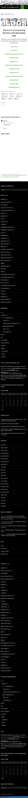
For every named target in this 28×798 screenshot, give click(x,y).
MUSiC (2, 268)
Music (21, 375)
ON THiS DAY (4, 340)
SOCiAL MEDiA (4, 288)
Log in (2, 545)
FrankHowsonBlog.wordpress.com (14, 54)
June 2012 (3, 500)
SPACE (2, 291)
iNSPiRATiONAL (5, 243)
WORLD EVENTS (5, 299)
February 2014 (4, 447)
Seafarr (5, 121)
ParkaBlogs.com (14, 72)
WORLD (4, 356)
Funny (2, 370)
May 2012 (3, 503)
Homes (10, 373)
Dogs (13, 368)
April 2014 (3, 445)
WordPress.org (4, 554)
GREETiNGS (4, 238)
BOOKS (3, 213)
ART (2, 337)
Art (6, 366)
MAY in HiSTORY (5, 260)
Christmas (3, 368)
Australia (9, 366)
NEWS (2, 271)
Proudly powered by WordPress (7, 794)
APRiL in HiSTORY (5, 202)
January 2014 (4, 450)
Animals (3, 366)
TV (7, 378)
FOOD (2, 232)
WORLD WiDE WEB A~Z (8, 326)
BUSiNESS (3, 216)
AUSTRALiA (5, 351)
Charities (23, 366)
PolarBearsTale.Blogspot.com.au (14, 76)
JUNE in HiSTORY (5, 255)
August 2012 (4, 495)
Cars (20, 366)
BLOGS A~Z (6, 329)
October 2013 (4, 458)
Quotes (10, 376)
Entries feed (4, 548)
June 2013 (3, 467)
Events (17, 368)
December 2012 (5, 483)
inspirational (15, 373)
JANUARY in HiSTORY (6, 249)
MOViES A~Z (6, 320)
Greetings (11, 370)
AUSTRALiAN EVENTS (6, 210)
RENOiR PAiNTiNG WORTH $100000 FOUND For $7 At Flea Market (13, 535)
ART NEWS (3, 205)
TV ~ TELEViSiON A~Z (7, 318)
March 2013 (4, 475)
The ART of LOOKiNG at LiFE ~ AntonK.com (11, 7)
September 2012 (5, 492)
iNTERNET (3, 246)
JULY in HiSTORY (5, 252)
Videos (9, 378)
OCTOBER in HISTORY (6, 277)
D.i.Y (6, 368)
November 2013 (5, 456)
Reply (6, 128)
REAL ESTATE (4, 282)
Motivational (15, 375)
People (2, 376)
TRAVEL (3, 294)
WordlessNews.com (14, 87)
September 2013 (5, 461)
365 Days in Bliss (14, 83)
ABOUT (3, 334)
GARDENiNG (4, 235)
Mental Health (9, 375)
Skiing (22, 376)
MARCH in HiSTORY (6, 257)
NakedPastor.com (14, 68)
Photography (6, 376)
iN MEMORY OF (5, 241)
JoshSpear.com (14, 61)
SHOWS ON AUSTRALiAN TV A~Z (11, 323)
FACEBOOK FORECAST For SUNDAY (10, 423)
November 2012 (5, 486)
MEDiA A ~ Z (5, 315)
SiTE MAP (3, 345)
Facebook (22, 368)
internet (20, 373)
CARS (2, 218)
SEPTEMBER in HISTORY (7, 285)
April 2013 (3, 472)
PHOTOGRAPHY (5, 343)
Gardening (6, 370)
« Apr (2, 409)
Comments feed (5, 551)
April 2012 (3, 506)
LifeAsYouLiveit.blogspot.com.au (14, 65)
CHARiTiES (3, 221)
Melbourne (3, 375)
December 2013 (5, 453)
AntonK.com (14, 46)
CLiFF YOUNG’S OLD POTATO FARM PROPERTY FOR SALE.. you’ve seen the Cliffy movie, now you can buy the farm (13, 517)
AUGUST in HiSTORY (6, 207)
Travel (4, 378)
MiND (2, 263)
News (24, 375)
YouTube (3, 379)
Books (13, 366)
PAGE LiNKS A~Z (7, 331)
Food (26, 368)
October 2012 (4, 489)
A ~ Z (2, 312)
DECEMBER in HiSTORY (7, 227)
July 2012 (3, 497)
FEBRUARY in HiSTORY (6, 230)
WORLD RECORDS (5, 302)
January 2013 (4, 481)
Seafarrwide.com (14, 80)
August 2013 (4, 464)
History (4, 372)
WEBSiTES (3, 296)
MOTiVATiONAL (5, 266)
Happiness (17, 370)
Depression (9, 368)
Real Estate (14, 376)
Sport (2, 378)
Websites (13, 378)
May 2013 (3, 470)
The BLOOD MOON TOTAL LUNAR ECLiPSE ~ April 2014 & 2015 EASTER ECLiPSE (13, 420)
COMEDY (3, 224)
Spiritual (25, 376)
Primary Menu (26, 7)
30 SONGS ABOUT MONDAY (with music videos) (13, 426)
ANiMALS (3, 199)
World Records (19, 378)
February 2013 (4, 478)
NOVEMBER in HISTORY (7, 274)
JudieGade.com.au (14, 57)
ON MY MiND (4, 280)
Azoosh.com (14, 50)
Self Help (19, 376)
